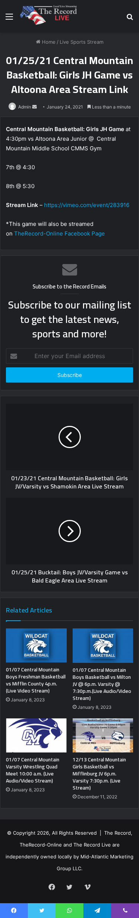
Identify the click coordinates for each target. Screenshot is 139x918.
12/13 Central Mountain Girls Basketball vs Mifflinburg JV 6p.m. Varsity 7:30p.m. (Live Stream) (99, 773)
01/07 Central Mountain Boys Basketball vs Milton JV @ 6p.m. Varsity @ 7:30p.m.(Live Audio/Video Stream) (102, 684)
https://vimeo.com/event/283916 (86, 204)
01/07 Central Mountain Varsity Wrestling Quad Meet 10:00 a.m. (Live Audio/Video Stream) (32, 770)
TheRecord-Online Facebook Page (59, 233)
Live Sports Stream (81, 42)
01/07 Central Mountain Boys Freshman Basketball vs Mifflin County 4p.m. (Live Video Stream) (36, 680)
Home (48, 42)
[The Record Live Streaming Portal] (48, 16)
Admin (24, 107)
